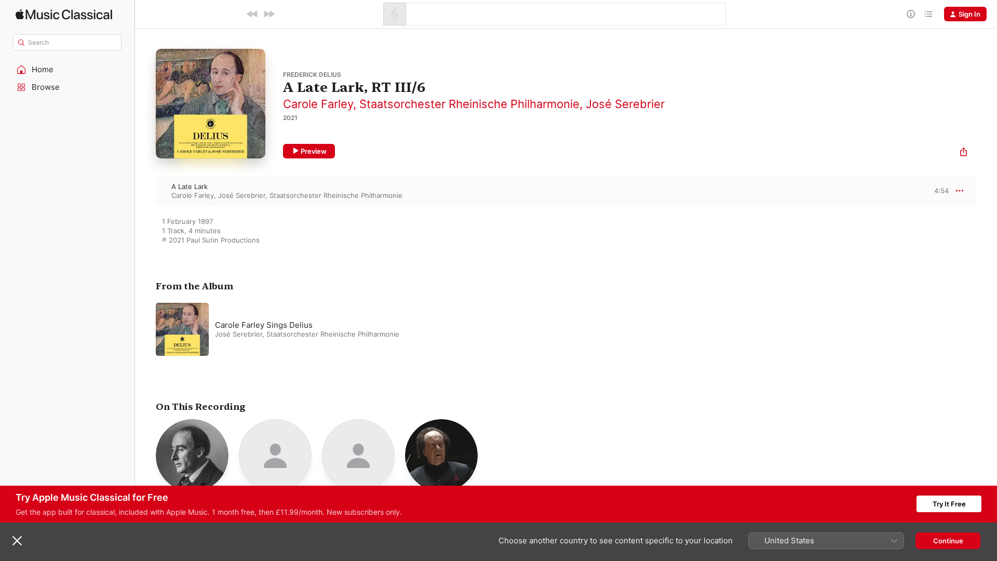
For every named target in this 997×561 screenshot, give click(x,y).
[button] (68, 69)
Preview (314, 151)
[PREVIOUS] (252, 14)
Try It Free (949, 504)
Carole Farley (318, 104)
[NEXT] (269, 14)
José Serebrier (625, 104)
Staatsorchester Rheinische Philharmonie (469, 104)
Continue (948, 541)
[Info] (910, 14)
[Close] (17, 540)
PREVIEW (937, 191)
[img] (64, 14)
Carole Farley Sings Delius (264, 325)
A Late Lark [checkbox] (189, 186)
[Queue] (928, 14)
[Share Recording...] (963, 153)
